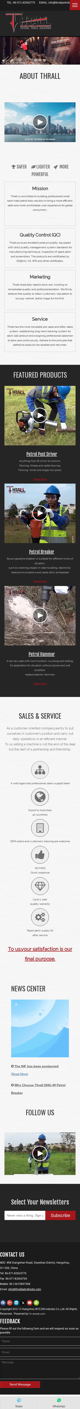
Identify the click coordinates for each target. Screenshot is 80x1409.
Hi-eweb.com (37, 1313)
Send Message (20, 1384)
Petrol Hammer (42, 654)
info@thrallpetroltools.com (64, 2)
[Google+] (9, 1303)
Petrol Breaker (41, 552)
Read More (40, 479)
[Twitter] (23, 1303)
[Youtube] (29, 1303)
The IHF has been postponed (36, 1066)
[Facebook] (3, 1303)
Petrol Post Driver (41, 454)
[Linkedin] (16, 1303)
